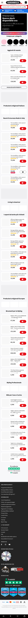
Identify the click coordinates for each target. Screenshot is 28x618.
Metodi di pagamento (6, 506)
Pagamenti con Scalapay (7, 509)
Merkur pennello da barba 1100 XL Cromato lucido (18, 77)
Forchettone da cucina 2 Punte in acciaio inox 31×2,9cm (18, 433)
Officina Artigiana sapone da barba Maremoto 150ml (17, 220)
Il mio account (4, 528)
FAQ (2, 534)
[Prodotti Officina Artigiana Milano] (14, 111)
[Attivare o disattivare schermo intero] (9, 611)
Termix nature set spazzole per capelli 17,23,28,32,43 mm (18, 338)
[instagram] (5, 544)
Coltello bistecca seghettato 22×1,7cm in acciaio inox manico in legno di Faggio (18, 455)
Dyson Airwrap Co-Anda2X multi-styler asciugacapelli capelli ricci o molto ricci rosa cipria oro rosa (17, 351)
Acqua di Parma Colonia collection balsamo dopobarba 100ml (18, 67)
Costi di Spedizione (5, 500)
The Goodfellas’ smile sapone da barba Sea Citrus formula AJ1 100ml (18, 275)
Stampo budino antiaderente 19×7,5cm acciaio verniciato (18, 422)
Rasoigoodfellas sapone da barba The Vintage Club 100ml (18, 231)
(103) (17, 244)
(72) (17, 158)
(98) (17, 222)
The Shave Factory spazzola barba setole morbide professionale (17, 371)
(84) (17, 147)
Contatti (3, 532)
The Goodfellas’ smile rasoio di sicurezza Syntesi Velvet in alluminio (18, 157)
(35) (17, 169)
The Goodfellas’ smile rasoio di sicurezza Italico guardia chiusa (18, 134)
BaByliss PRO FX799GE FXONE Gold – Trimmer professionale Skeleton (18, 328)
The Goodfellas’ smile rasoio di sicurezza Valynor (18, 123)
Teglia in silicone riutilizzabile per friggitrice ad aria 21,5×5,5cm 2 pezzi (18, 412)
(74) (17, 233)
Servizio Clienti (4, 530)
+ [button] (23, 61)
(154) (17, 136)
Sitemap (3, 520)
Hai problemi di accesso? (7, 539)
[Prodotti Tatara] (14, 304)
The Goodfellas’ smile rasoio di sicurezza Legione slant (18, 178)
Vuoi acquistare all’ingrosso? (8, 494)
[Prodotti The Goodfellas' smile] (5, 111)
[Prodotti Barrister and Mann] (14, 208)
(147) (17, 265)
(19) (17, 125)
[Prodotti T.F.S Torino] (23, 111)
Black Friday (4, 522)
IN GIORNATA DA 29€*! (14, 33)
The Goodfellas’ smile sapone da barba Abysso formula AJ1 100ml (18, 253)
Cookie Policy (4, 515)
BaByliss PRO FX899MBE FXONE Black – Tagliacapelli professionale (18, 361)
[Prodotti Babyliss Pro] (5, 388)
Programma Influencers (6, 487)
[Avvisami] (23, 172)
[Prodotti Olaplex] (23, 388)
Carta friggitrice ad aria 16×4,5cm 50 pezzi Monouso (17, 400)
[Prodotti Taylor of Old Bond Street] (5, 304)
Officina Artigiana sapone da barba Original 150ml (17, 263)
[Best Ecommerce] (14, 593)
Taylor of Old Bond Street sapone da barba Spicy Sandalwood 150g (17, 56)
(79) (17, 276)
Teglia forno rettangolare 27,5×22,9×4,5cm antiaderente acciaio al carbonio (18, 444)
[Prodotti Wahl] (14, 388)
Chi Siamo (3, 517)
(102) (17, 254)
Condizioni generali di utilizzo (8, 504)
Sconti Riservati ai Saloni (7, 492)
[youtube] (9, 544)
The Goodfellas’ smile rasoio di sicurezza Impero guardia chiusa (18, 145)
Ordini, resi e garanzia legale (8, 502)
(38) (17, 180)
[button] (2, 3)
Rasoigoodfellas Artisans (7, 490)
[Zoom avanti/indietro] (13, 611)
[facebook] (1, 544)
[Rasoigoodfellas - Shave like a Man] (14, 2)
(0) (17, 58)
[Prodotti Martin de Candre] (23, 304)
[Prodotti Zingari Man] (5, 208)
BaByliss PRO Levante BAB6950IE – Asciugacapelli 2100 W (18, 316)
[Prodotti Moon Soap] (23, 208)
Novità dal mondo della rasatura (9, 536)
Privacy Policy (4, 513)
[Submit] (25, 7)
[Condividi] (5, 611)
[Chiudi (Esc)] (1, 611)
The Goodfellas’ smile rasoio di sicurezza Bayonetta (18, 167)
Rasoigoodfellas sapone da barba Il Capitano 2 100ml (17, 241)
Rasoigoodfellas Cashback (7, 511)
